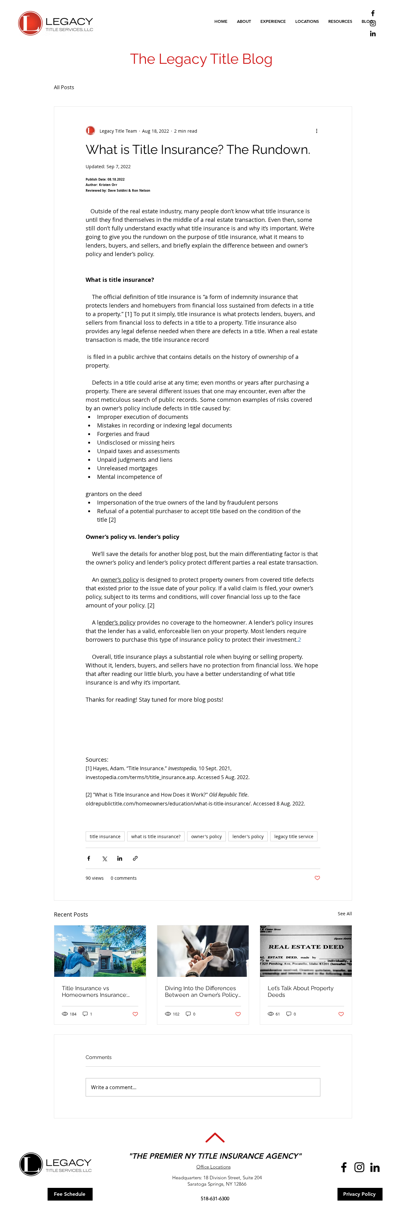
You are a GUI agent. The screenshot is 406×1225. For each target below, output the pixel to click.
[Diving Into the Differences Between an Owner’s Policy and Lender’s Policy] (203, 951)
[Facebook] (373, 13)
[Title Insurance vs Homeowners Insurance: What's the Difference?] (100, 951)
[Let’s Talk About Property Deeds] (306, 951)
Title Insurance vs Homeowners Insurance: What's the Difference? (94, 991)
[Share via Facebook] (89, 858)
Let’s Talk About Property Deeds (301, 991)
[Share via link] (135, 858)
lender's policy (248, 836)
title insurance (105, 836)
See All (345, 913)
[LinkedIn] (373, 33)
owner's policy (206, 836)
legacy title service (293, 836)
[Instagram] (373, 23)
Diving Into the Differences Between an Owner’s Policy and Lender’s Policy (201, 991)
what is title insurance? (155, 836)
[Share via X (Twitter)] (104, 858)
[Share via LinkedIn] (120, 858)
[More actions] (316, 131)
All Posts (64, 87)
